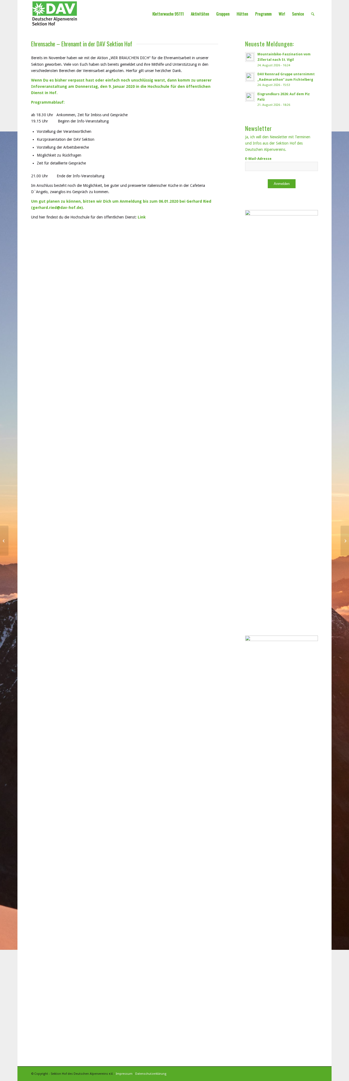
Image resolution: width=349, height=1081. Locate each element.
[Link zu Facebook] (314, 1073)
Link (142, 217)
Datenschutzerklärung (150, 1074)
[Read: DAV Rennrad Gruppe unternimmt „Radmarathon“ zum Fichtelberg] (250, 77)
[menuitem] (168, 13)
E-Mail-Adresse (258, 159)
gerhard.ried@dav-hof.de (57, 207)
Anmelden (282, 184)
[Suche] (313, 13)
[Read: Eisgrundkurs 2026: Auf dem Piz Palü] (250, 97)
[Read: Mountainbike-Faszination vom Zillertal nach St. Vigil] (250, 57)
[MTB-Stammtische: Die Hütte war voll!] (345, 541)
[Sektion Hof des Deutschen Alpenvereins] (54, 13)
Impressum (124, 1074)
